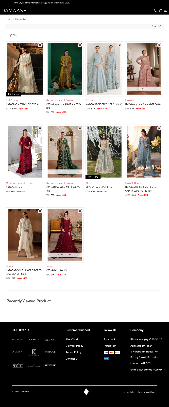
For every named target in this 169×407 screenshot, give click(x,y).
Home (9, 19)
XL (65, 172)
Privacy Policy (129, 392)
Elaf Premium (12, 100)
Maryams (129, 100)
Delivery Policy (74, 346)
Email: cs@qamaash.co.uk (146, 370)
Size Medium (21, 19)
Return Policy (73, 352)
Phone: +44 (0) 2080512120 (146, 339)
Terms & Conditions (146, 392)
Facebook (109, 339)
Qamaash (50, 266)
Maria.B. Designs (133, 183)
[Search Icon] (155, 10)
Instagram (110, 346)
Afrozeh (89, 183)
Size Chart (72, 339)
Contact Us (72, 359)
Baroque (89, 100)
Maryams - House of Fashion (59, 100)
